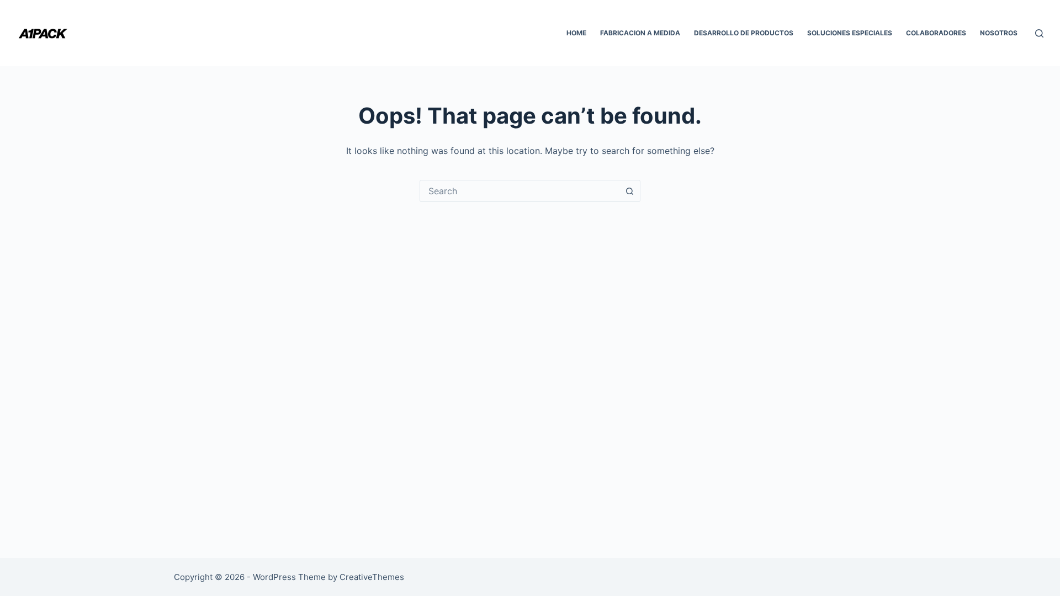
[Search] (1039, 33)
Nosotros (998, 33)
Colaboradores (936, 33)
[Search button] (629, 190)
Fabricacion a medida (640, 33)
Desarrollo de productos (743, 33)
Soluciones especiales (849, 33)
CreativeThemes (372, 577)
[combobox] (519, 191)
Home (576, 33)
